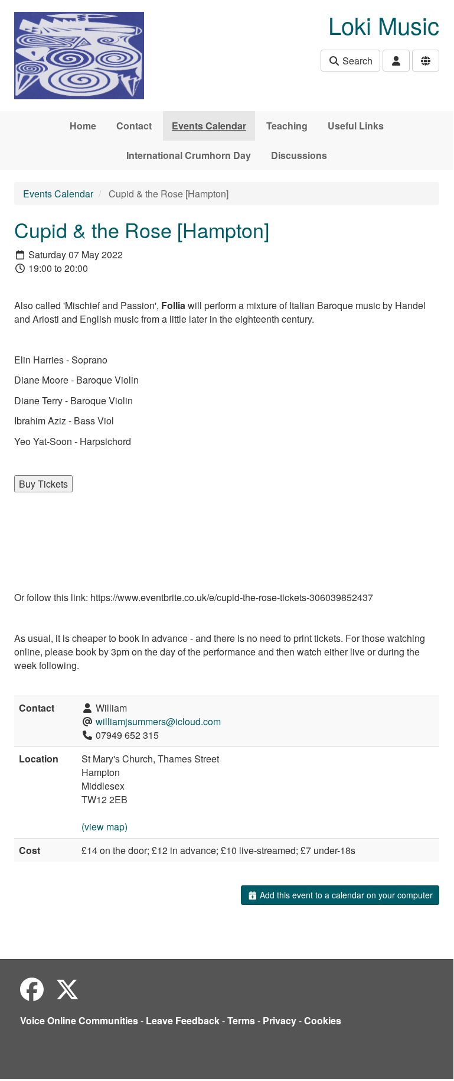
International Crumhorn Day (188, 155)
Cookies (322, 1020)
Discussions (299, 155)
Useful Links (356, 125)
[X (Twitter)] (67, 988)
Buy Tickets (43, 484)
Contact (134, 125)
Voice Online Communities (79, 1020)
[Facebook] (32, 988)
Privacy (279, 1020)
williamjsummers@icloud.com (158, 721)
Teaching (287, 125)
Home (83, 125)
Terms (241, 1020)
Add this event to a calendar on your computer (345, 895)
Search (356, 60)
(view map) (104, 826)
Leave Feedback (183, 1020)
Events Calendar (209, 125)
